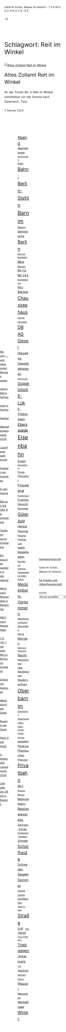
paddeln (23, 741)
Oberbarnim (23, 698)
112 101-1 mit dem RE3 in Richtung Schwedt (4, 655)
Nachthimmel (23, 661)
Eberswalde (23, 427)
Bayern (22, 227)
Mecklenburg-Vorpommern (23, 599)
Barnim (23, 217)
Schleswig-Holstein (23, 835)
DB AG (21, 331)
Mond (21, 633)
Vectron (23, 970)
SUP (20, 928)
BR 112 (22, 270)
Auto (20, 163)
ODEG (20, 723)
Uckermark (22, 958)
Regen (21, 794)
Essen (22, 461)
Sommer (23, 883)
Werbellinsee (23, 1004)
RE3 (20, 786)
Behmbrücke (23, 234)
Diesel (23, 343)
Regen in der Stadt (4, 725)
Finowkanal (23, 488)
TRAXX (22, 933)
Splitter (21, 895)
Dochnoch (23, 378)
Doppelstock (23, 386)
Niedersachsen (23, 682)
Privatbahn (23, 773)
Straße (23, 919)
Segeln (23, 874)
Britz (20, 287)
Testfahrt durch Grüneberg (4, 538)
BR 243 (23, 275)
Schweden (22, 867)
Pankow (23, 746)
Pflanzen (23, 759)
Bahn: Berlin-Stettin (23, 187)
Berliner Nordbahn (22, 256)
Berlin (22, 245)
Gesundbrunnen (23, 506)
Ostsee (21, 737)
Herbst (22, 526)
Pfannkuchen (23, 753)
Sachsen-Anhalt (23, 827)
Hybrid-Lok (22, 541)
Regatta (21, 790)
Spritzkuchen (23, 900)
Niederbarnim (23, 673)
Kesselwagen (23, 554)
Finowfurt (23, 478)
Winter (23, 1015)
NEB (20, 667)
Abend (22, 140)
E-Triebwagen (23, 414)
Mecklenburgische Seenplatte (23, 624)
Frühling (23, 500)
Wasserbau (23, 995)
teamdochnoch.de (50, 559)
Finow (21, 472)
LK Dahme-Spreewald (23, 569)
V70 (19, 966)
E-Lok (21, 399)
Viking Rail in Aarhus (4, 393)
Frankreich (23, 495)
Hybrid (22, 535)
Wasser (23, 986)
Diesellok (23, 355)
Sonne (21, 890)
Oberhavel (23, 718)
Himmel (23, 531)
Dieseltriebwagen (23, 369)
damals (21, 318)
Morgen (22, 641)
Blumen (21, 266)
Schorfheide (23, 852)
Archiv (43, 592)
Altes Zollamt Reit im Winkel (29, 78)
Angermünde (23, 158)
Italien (21, 547)
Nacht (22, 655)
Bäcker (23, 292)
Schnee (23, 841)
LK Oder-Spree (22, 578)
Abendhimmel (23, 150)
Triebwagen (23, 947)
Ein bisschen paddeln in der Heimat (4, 568)
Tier (27, 929)
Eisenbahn (23, 446)
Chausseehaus (23, 305)
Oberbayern (23, 713)
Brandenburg (23, 281)
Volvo (21, 979)
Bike (21, 262)
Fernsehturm (22, 467)
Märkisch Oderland (22, 649)
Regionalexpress (23, 814)
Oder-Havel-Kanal (21, 730)
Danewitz (22, 322)
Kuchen (21, 561)
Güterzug (23, 517)
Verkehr (22, 975)
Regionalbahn (23, 801)
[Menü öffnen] (6, 19)
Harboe (4, 418)
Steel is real (21, 908)
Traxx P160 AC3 (23, 938)
